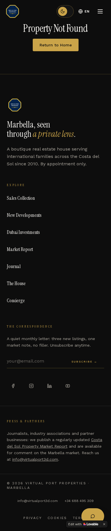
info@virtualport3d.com (35, 459)
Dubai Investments (23, 232)
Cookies (57, 518)
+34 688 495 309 (79, 501)
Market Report (20, 249)
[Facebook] (13, 386)
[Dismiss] (104, 524)
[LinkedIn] (49, 386)
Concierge (16, 300)
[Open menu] (100, 11)
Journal (13, 266)
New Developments (24, 215)
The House (16, 283)
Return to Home (56, 45)
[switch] (65, 11)
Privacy (32, 518)
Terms (80, 518)
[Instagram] (31, 386)
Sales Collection (21, 198)
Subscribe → (84, 361)
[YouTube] (67, 386)
